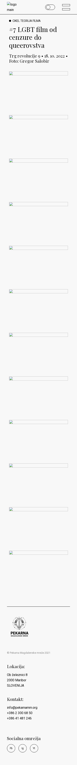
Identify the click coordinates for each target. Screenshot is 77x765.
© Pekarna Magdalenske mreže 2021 (28, 652)
